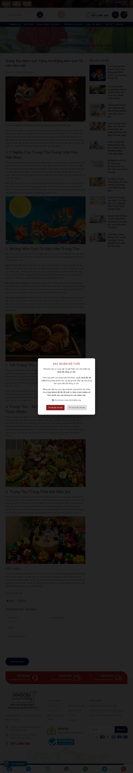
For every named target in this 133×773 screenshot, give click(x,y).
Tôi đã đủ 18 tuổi (55, 407)
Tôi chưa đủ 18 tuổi (77, 407)
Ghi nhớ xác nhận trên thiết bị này (68, 400)
